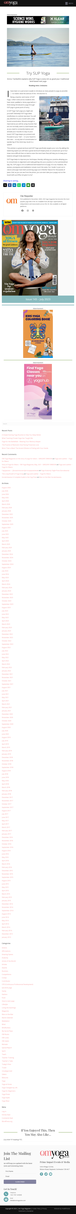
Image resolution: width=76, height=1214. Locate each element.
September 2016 (7, 847)
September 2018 (7, 767)
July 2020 (5, 731)
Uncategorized (7, 1071)
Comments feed (7, 1118)
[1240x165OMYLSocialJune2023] (38, 20)
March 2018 (6, 787)
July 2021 (5, 691)
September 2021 (7, 684)
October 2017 (6, 804)
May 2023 (5, 617)
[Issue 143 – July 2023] (30, 257)
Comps (4, 978)
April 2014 (5, 924)
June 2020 (5, 734)
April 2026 (5, 501)
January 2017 (6, 834)
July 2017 (5, 814)
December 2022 (7, 634)
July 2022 (5, 651)
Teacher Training (8, 1058)
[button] (20, 1182)
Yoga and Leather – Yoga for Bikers (38, 474)
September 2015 (7, 877)
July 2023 (5, 611)
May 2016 (5, 857)
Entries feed (6, 1115)
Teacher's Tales (7, 1061)
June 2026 (5, 494)
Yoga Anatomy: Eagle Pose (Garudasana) (55, 470)
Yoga (3, 1081)
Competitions (6, 974)
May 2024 (5, 578)
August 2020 (6, 727)
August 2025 (6, 528)
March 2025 (6, 544)
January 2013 (6, 937)
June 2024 (5, 574)
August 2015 (6, 881)
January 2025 (6, 551)
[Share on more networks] (33, 185)
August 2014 (6, 914)
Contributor (6, 981)
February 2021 (7, 707)
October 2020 (6, 721)
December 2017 (7, 797)
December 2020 (7, 714)
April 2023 (5, 621)
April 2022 (5, 661)
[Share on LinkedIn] (14, 185)
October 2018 (6, 764)
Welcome (5, 1078)
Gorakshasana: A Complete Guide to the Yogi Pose (19, 477)
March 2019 (6, 747)
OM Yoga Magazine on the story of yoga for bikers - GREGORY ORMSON (27, 459)
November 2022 (7, 637)
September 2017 (7, 807)
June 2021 (5, 694)
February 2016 (7, 867)
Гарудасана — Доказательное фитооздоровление (20, 470)
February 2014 (7, 931)
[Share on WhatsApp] (19, 185)
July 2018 (5, 774)
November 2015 (7, 874)
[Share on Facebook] (10, 185)
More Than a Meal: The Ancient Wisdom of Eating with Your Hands (25, 448)
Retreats (5, 1044)
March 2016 (6, 864)
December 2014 (7, 904)
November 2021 (7, 677)
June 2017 (5, 817)
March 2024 (6, 584)
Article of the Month (9, 961)
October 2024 (6, 561)
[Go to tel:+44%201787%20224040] (20, 1194)
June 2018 (5, 777)
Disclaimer (30, 1211)
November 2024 (7, 558)
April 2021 (5, 701)
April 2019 (5, 744)
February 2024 (7, 588)
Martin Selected (7, 1018)
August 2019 (6, 737)
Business (5, 971)
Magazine (5, 1011)
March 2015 (6, 894)
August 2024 (6, 568)
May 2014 (5, 921)
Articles (4, 964)
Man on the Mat (7, 1014)
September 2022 (7, 644)
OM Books (5, 1034)
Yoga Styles (6, 1098)
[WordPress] (33, 210)
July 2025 (5, 531)
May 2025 (5, 538)
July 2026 (5, 491)
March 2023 (6, 624)
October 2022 (6, 641)
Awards (4, 968)
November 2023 (7, 598)
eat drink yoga (7, 988)
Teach (4, 1054)
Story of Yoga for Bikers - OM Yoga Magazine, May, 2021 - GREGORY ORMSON (29, 465)
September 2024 (7, 564)
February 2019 (7, 751)
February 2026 (7, 508)
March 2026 (6, 504)
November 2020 (7, 717)
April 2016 (5, 861)
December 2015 (7, 871)
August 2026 (6, 488)
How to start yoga (8, 1001)
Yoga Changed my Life (9, 1088)
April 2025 (5, 541)
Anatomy (5, 958)
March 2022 (6, 664)
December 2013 (7, 934)
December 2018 (7, 757)
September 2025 (7, 524)
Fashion (4, 994)
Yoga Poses (6, 1094)
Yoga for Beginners (8, 1091)
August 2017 (6, 811)
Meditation (5, 1021)
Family (4, 991)
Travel (4, 1068)
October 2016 (6, 844)
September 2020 (7, 724)
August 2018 (6, 771)
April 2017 (5, 824)
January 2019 (6, 754)
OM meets (5, 1041)
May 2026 (5, 498)
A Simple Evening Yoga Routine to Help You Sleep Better (21, 435)
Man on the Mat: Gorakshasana (50, 477)
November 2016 (7, 841)
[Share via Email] (28, 185)
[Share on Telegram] (23, 185)
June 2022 (5, 654)
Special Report (7, 1048)
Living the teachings (9, 1008)
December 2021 (7, 674)
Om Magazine (26, 195)
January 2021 (6, 711)
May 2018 (5, 781)
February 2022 (7, 667)
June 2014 (5, 917)
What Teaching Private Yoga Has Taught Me (17, 438)
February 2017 (7, 831)
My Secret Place (7, 1031)
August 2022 (6, 647)
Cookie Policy (36, 1208)
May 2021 (5, 697)
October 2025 (6, 521)
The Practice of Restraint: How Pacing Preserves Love (20, 445)
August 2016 (6, 851)
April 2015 (5, 891)
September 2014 (7, 911)
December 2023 (7, 594)
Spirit (4, 1051)
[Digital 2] (38, 334)
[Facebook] (22, 210)
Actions (4, 948)
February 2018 (7, 791)
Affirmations (6, 951)
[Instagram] (27, 210)
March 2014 (6, 927)
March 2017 (6, 827)
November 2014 (7, 907)
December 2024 (7, 554)
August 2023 (6, 607)
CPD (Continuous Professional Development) (17, 984)
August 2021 (6, 687)
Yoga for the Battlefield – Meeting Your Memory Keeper (21, 442)
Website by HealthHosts (62, 1208)
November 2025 (7, 518)
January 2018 (6, 794)
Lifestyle (5, 1004)
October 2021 (6, 681)
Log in (4, 1111)
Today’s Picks (6, 1064)
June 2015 (5, 884)
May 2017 (5, 821)
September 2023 (7, 604)
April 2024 (5, 581)
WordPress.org (7, 1121)
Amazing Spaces (7, 954)
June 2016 (5, 854)
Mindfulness (6, 1028)
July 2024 (5, 571)
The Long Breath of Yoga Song (13, 474)
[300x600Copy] (38, 391)
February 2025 (7, 548)
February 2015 (7, 897)
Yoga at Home (7, 1084)
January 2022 (6, 671)
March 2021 (6, 704)
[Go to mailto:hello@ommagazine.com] (20, 1199)
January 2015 (6, 901)
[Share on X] (5, 185)
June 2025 (5, 534)
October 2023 (6, 601)
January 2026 (6, 511)
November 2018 (7, 761)
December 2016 (7, 837)
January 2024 (6, 591)
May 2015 (5, 887)
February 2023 (7, 627)
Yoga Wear (5, 1101)
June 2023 (5, 614)
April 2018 (5, 784)
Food (3, 998)
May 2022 (5, 657)
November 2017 (7, 801)
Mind (3, 1024)
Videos (4, 1074)
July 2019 (5, 741)
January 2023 (6, 631)
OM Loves (5, 1038)
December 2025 (7, 514)
